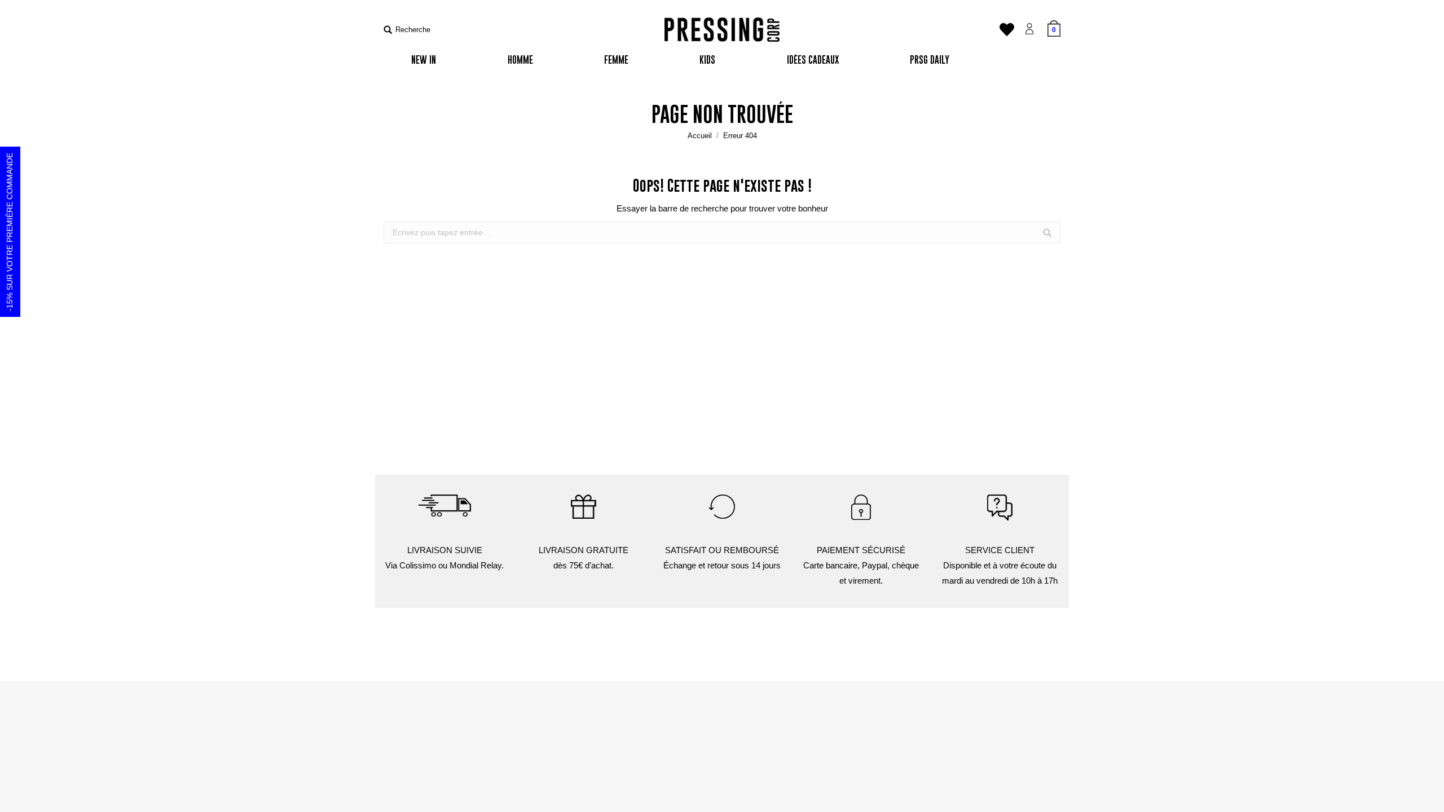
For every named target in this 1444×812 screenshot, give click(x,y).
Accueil (700, 135)
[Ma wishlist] (1007, 32)
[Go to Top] (1426, 794)
